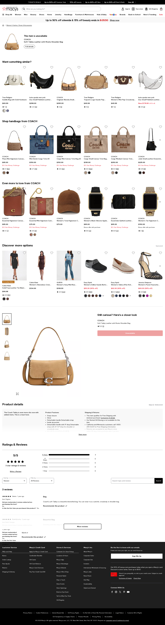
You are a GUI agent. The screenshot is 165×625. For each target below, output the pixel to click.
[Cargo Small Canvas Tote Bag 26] (96, 139)
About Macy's (88, 551)
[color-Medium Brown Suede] (96, 295)
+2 (103, 296)
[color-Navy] (120, 295)
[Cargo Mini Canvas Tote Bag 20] (69, 139)
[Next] (160, 80)
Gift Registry (60, 600)
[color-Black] (89, 172)
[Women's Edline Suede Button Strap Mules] (96, 265)
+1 (130, 296)
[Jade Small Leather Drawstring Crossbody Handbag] (150, 139)
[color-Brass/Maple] (7, 172)
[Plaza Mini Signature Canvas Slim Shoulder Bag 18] (14, 139)
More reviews (82, 526)
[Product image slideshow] (47, 355)
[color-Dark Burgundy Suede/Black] (92, 295)
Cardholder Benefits (35, 555)
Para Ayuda (6, 564)
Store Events (60, 584)
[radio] (4, 110)
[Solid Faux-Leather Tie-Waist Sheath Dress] (14, 265)
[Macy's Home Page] (10, 9)
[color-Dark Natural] (112, 172)
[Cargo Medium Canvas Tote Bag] (123, 139)
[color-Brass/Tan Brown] (4, 172)
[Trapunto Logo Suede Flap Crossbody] (96, 80)
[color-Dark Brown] (127, 295)
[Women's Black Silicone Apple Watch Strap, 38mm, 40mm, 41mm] (96, 201)
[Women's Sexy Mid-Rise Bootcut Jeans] (69, 265)
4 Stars (45, 459)
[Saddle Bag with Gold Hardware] (14, 80)
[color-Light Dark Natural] (85, 172)
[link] (14, 104)
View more (83, 434)
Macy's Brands (61, 568)
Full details (29, 46)
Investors (86, 564)
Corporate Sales (89, 555)
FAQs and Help (7, 551)
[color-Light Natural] (112, 295)
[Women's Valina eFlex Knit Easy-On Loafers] (123, 265)
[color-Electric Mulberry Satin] (147, 295)
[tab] (6, 319)
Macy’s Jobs (87, 572)
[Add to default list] (24, 67)
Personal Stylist (61, 576)
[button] (41, 355)
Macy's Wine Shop (62, 572)
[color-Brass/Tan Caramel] (34, 234)
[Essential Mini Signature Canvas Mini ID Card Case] (41, 201)
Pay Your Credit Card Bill (37, 572)
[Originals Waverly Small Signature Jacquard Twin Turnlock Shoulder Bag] (69, 80)
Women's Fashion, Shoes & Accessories (19, 25)
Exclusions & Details (125, 578)
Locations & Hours (62, 555)
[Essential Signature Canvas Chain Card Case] (14, 201)
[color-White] (4, 110)
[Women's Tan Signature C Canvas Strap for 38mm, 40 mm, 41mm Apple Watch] (150, 201)
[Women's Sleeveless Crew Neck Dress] (41, 265)
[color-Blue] (7, 110)
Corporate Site (88, 560)
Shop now (114, 20)
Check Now (137, 578)
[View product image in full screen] (17, 394)
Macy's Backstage (62, 564)
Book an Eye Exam (62, 592)
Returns (4, 568)
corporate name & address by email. (117, 620)
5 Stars (45, 455)
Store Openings (61, 588)
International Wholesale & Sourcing (95, 568)
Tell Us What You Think (63, 596)
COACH (27, 39)
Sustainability (88, 584)
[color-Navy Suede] (100, 295)
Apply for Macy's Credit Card (38, 551)
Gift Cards (32, 560)
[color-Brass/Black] (140, 172)
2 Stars (45, 467)
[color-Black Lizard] (140, 295)
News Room (87, 576)
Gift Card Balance (35, 564)
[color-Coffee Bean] (7, 299)
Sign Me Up (136, 556)
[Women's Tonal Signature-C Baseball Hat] (69, 201)
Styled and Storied (90, 588)
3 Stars (45, 463)
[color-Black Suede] (85, 295)
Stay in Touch (60, 580)
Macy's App (60, 560)
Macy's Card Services (36, 568)
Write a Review (15, 471)
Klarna (4, 555)
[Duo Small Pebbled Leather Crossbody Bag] (150, 80)
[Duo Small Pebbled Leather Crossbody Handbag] (41, 80)
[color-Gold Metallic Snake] (151, 295)
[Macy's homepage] (3, 25)
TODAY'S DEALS (34, 2)
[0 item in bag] (161, 9)
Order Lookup (6, 560)
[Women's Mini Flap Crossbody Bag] (123, 80)
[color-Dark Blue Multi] (116, 295)
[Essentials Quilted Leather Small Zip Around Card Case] (123, 201)
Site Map (86, 580)
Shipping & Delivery (8, 572)
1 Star (45, 471)
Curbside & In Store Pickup (65, 551)
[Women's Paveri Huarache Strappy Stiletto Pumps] (150, 265)
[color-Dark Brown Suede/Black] (89, 295)
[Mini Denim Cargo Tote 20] (41, 139)
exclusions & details (108, 418)
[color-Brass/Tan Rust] (31, 234)
